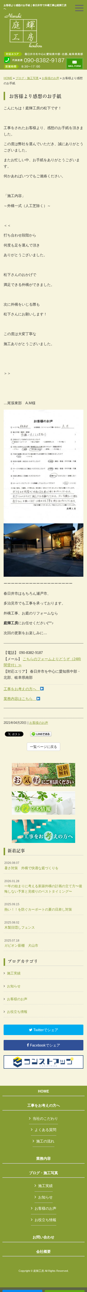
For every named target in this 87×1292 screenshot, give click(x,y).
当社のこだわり (45, 1118)
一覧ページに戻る (43, 747)
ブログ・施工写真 (27, 78)
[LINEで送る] (40, 734)
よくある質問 (45, 1130)
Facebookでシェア (44, 1045)
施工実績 (14, 973)
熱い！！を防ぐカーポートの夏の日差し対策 (38, 907)
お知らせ (14, 986)
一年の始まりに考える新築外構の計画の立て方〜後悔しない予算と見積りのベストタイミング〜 (43, 886)
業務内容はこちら (20, 699)
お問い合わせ (43, 1237)
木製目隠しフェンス (19, 925)
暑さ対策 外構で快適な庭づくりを (31, 865)
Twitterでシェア (45, 1030)
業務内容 (43, 1158)
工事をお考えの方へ (22, 689)
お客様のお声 (50, 78)
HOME (8, 78)
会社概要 (43, 1252)
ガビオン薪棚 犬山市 (21, 943)
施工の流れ (45, 1141)
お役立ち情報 (17, 1012)
